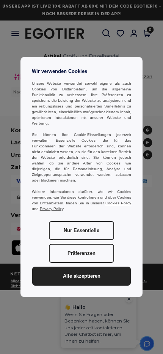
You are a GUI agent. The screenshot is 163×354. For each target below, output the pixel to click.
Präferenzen (81, 253)
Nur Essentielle (81, 230)
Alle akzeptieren (81, 276)
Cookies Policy (118, 203)
